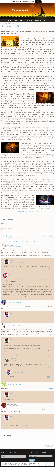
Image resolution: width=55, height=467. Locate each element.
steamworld (35, 229)
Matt (13, 23)
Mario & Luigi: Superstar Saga (9, 236)
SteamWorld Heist (49, 236)
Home (9, 20)
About (45, 20)
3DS (8, 228)
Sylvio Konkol (11, 245)
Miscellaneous (37, 20)
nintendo (27, 229)
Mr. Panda (10, 324)
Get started (38, 1)
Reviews (22, 20)
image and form (20, 229)
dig (9, 229)
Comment (49, 445)
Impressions (29, 20)
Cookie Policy (27, 464)
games (11, 229)
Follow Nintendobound (37, 452)
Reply (51, 256)
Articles (15, 20)
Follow (31, 460)
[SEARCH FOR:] (13, 456)
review (30, 229)
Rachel (9, 301)
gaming (15, 229)
